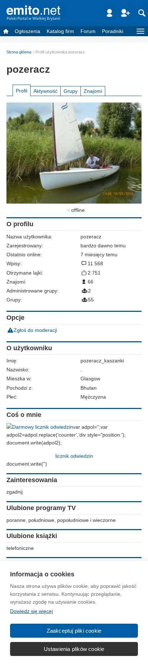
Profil (21, 91)
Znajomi (93, 91)
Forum (88, 31)
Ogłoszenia (27, 31)
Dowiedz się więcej (31, 611)
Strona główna (18, 52)
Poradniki (112, 31)
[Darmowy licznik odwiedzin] (39, 427)
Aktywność (45, 91)
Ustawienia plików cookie (74, 649)
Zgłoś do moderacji (35, 330)
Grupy (71, 91)
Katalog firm (60, 31)
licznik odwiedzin (74, 456)
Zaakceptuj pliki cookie (74, 631)
